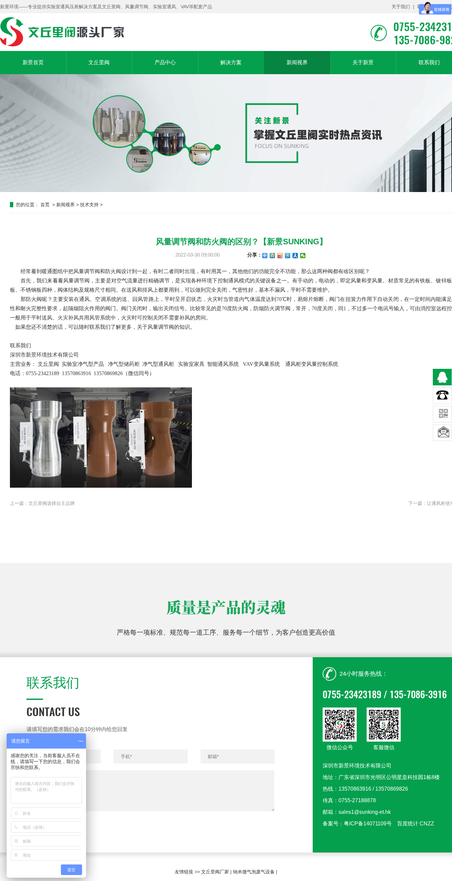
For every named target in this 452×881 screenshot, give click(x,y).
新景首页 (33, 62)
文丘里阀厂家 (215, 871)
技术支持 (89, 204)
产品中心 (165, 62)
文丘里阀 (99, 62)
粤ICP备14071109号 (368, 823)
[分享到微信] (303, 255)
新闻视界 (297, 62)
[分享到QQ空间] (272, 255)
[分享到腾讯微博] (288, 255)
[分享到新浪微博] (280, 255)
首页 (45, 204)
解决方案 (231, 62)
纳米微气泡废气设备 (254, 871)
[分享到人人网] (295, 255)
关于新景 (363, 62)
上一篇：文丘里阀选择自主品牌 (42, 503)
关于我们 (400, 6)
